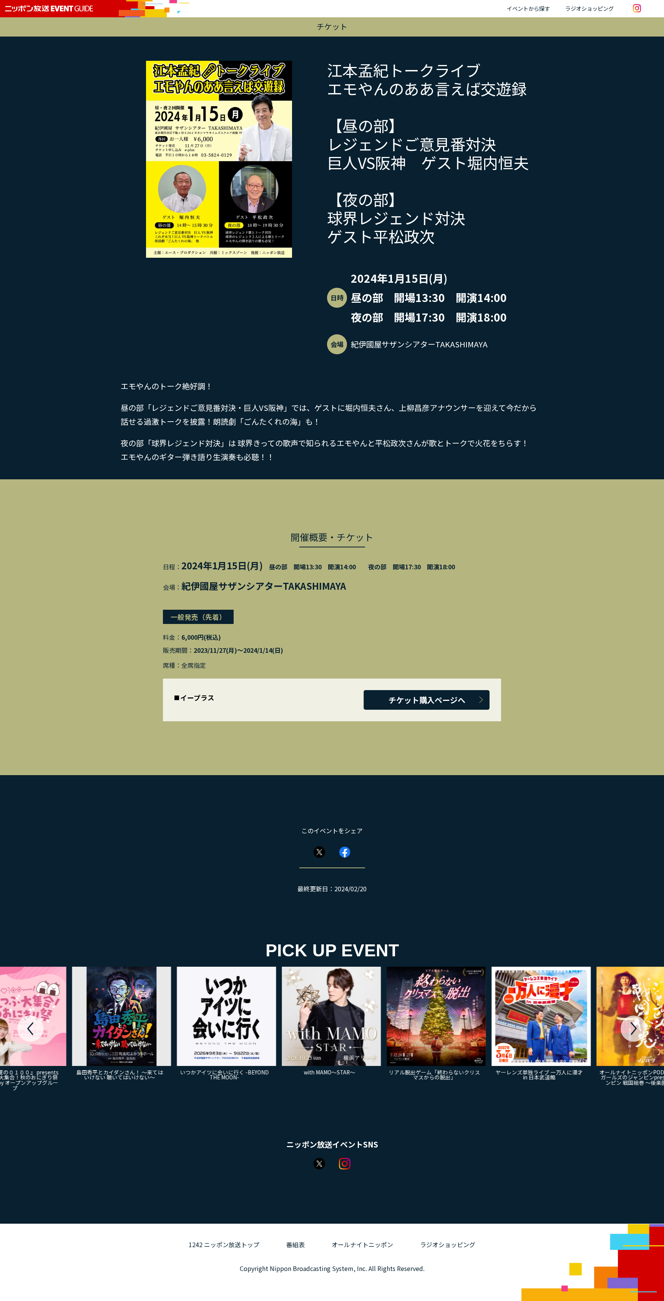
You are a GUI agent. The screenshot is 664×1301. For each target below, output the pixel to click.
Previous (30, 1029)
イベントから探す (528, 8)
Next (634, 1029)
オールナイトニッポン (362, 1244)
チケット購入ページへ (426, 700)
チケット (332, 26)
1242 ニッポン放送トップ (224, 1244)
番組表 (295, 1244)
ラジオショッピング (589, 8)
